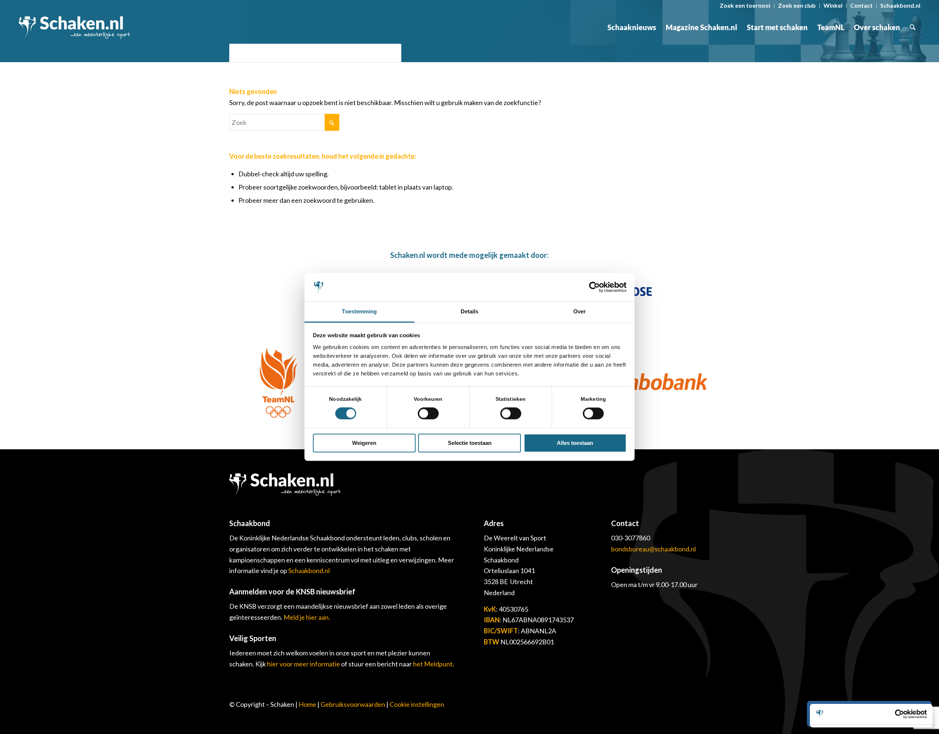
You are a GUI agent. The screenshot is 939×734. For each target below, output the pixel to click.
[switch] (428, 414)
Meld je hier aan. (307, 617)
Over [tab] (579, 311)
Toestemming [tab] (359, 311)
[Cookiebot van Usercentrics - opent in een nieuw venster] (594, 287)
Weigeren (364, 443)
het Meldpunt (433, 664)
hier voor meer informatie (304, 664)
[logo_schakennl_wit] (74, 27)
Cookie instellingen (417, 704)
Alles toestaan (575, 443)
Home (307, 704)
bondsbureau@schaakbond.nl (653, 549)
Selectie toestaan (470, 443)
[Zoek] (912, 27)
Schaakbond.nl (309, 570)
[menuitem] (745, 6)
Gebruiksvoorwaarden (353, 704)
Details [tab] (470, 311)
